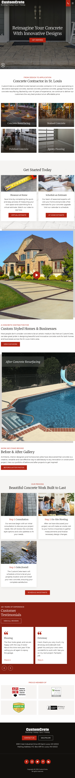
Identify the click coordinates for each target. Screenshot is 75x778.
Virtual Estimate (18, 215)
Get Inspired (37, 40)
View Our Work (10, 344)
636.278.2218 (45, 738)
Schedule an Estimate (37, 592)
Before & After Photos (14, 467)
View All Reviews (11, 621)
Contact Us (29, 738)
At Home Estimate (56, 215)
